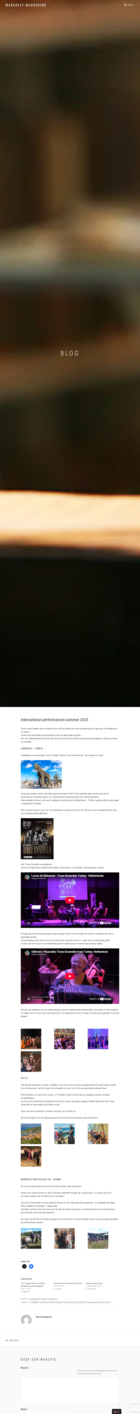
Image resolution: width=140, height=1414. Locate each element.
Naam (24, 1409)
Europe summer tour (94, 1283)
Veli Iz (108, 1302)
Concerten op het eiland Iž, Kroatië (67, 1283)
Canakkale (34, 1302)
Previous (39, 1340)
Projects (44, 1298)
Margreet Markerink (25, 4)
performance (34, 1298)
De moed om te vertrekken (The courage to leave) (84, 1302)
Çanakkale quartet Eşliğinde (51, 1302)
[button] (36, 1039)
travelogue (52, 1298)
